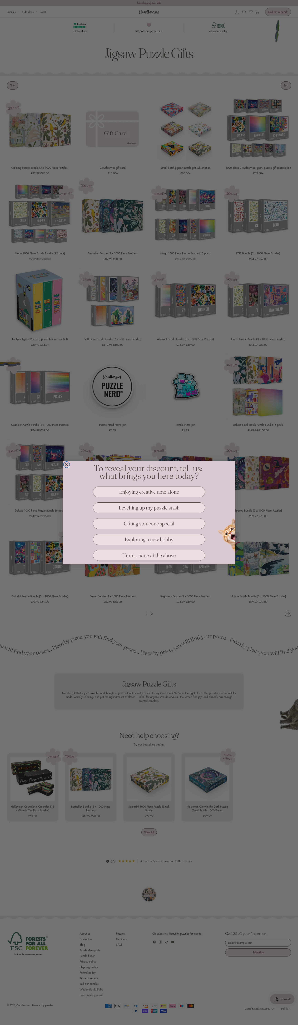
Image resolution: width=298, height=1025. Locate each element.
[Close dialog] (66, 465)
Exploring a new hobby (149, 539)
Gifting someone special (149, 523)
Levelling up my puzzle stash (149, 507)
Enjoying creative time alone (149, 492)
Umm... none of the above (149, 555)
